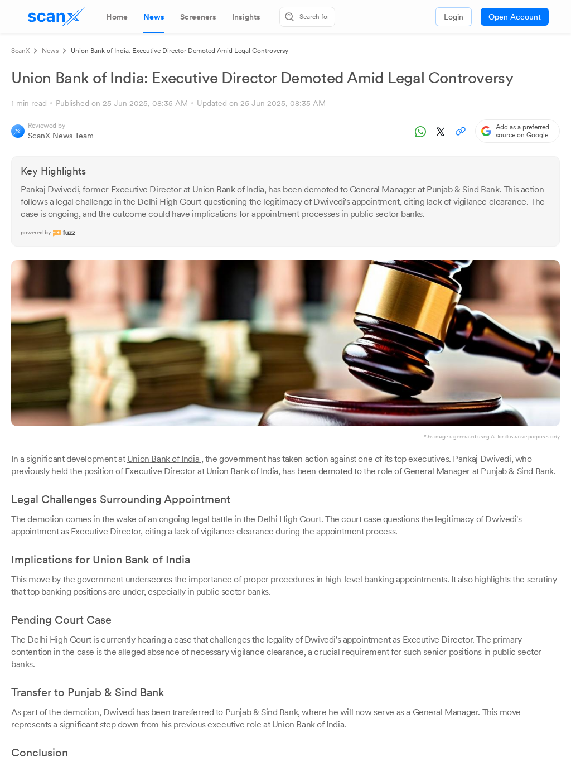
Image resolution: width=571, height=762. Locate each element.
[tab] (117, 16)
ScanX (20, 51)
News (50, 51)
